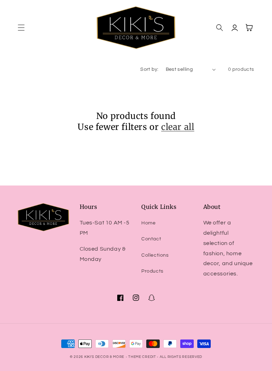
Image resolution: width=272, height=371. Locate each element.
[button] (21, 27)
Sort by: (149, 69)
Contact (151, 238)
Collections (155, 255)
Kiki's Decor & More (104, 357)
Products (152, 271)
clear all (177, 126)
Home (148, 223)
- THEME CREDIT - (143, 357)
